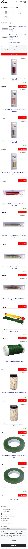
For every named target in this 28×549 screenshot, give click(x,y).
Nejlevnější (12, 47)
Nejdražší (18, 47)
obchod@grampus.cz (8, 509)
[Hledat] (16, 1)
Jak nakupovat (4, 526)
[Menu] (24, 1)
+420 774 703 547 (6, 512)
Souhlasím (13, 545)
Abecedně (12, 50)
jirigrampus (5, 520)
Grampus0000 (6, 518)
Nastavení (13, 540)
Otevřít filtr (14, 54)
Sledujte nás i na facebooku (9, 516)
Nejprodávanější (5, 50)
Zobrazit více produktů (13, 42)
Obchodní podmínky (5, 528)
